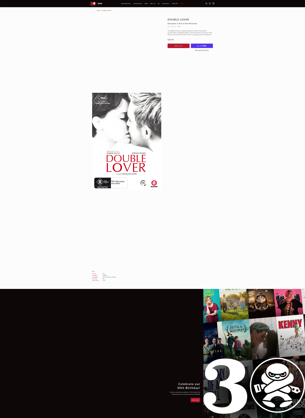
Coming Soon (137, 3)
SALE (182, 3)
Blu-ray (152, 3)
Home (98, 10)
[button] (209, 3)
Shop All (175, 3)
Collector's (166, 3)
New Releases (126, 3)
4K (159, 3)
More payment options (202, 50)
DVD (146, 3)
